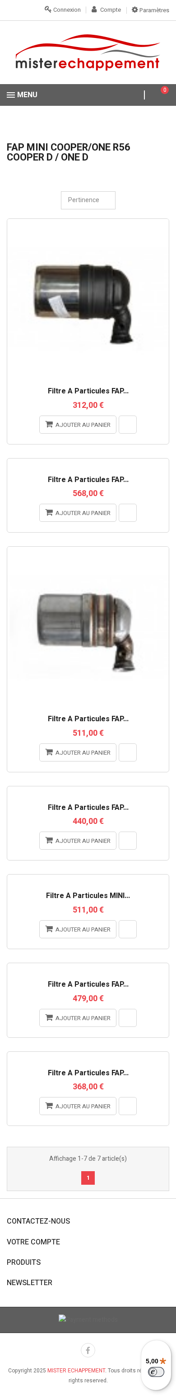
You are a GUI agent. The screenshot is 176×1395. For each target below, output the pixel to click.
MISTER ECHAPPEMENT (76, 1371)
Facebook (88, 1350)
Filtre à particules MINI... (88, 896)
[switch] (156, 1372)
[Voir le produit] (128, 425)
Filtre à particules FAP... (88, 392)
